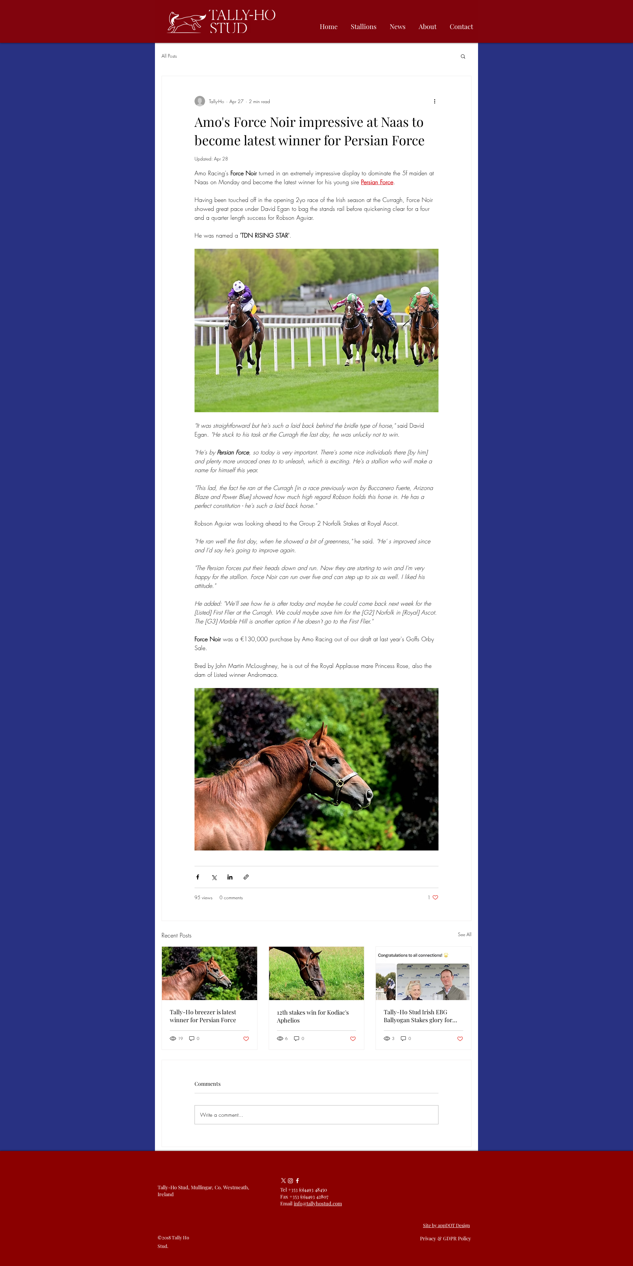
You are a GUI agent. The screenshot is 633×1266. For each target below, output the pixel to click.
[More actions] (434, 101)
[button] (463, 56)
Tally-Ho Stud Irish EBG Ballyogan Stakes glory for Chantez (418, 1016)
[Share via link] (246, 877)
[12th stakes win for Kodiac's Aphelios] (316, 973)
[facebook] (297, 1180)
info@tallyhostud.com (318, 1203)
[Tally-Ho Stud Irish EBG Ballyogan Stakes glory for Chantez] (423, 973)
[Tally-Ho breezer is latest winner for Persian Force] (209, 973)
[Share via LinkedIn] (230, 877)
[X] (283, 1180)
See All (464, 934)
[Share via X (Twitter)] (214, 877)
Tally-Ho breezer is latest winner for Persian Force (203, 1016)
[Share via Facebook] (198, 877)
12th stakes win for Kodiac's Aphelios (313, 1016)
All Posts (169, 56)
